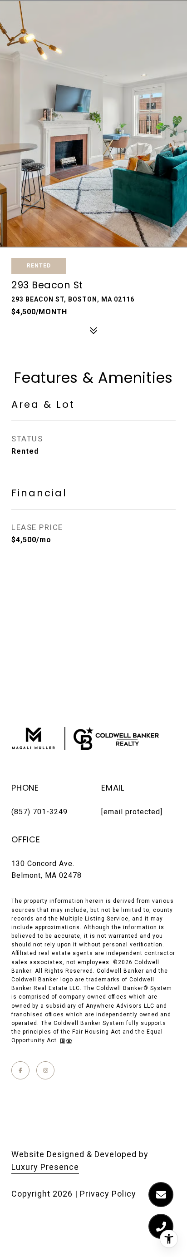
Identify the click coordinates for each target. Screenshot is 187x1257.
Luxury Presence (45, 1167)
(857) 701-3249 (39, 811)
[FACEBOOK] (20, 1070)
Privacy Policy (108, 1193)
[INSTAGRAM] (45, 1070)
